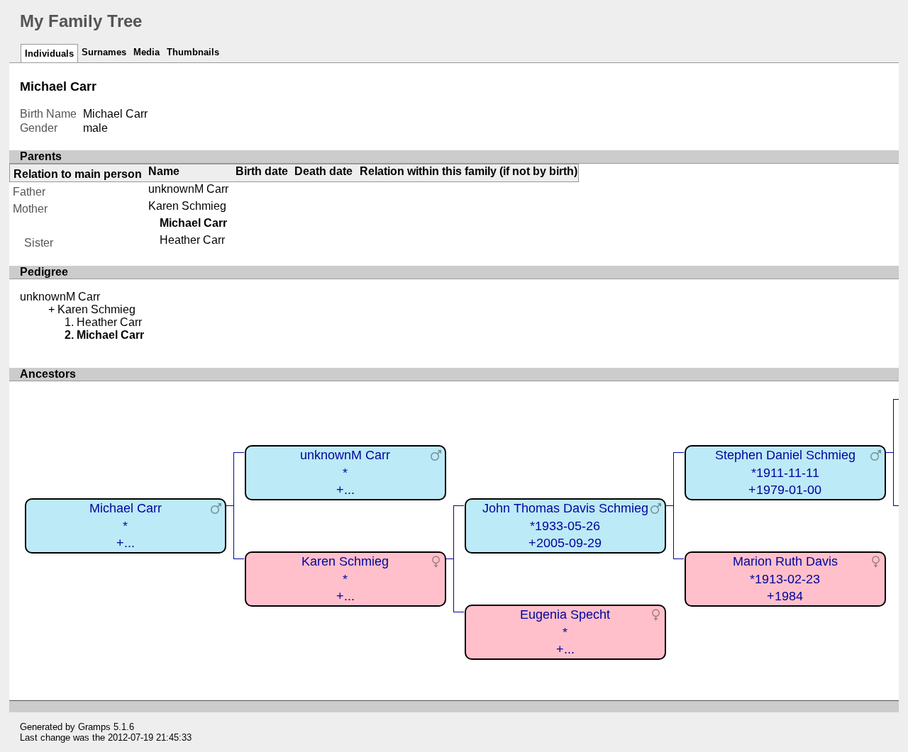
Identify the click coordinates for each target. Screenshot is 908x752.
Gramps (94, 727)
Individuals (49, 53)
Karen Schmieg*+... (345, 578)
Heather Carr (192, 240)
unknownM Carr (188, 189)
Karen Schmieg (187, 206)
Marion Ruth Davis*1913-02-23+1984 (785, 578)
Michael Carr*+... (125, 525)
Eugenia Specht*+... (565, 631)
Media (146, 52)
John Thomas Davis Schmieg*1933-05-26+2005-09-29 (565, 525)
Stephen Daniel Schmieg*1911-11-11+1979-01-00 (785, 472)
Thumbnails (193, 52)
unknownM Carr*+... (345, 472)
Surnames (104, 52)
